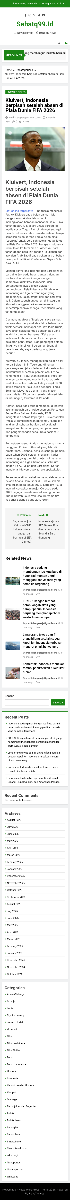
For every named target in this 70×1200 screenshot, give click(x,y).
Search (9, 696)
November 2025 (16, 883)
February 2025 (15, 946)
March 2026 (13, 854)
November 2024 (16, 967)
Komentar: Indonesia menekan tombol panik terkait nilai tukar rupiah (44, 668)
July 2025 (12, 911)
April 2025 (12, 932)
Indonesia (12, 1078)
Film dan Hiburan (16, 1043)
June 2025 (13, 918)
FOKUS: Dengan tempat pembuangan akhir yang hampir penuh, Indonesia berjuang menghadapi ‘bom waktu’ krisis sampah (41, 609)
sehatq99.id (35, 24)
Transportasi (14, 1162)
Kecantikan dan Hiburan (20, 1085)
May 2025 (12, 925)
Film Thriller (14, 1050)
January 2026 (14, 869)
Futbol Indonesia (16, 1064)
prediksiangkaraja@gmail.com (25, 117)
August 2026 (14, 819)
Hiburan (11, 1071)
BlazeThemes (36, 1193)
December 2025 (16, 875)
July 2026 (12, 826)
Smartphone (14, 1141)
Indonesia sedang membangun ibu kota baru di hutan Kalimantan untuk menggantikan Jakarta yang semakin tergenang (42, 576)
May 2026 (12, 840)
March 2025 (13, 939)
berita (10, 1008)
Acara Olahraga (15, 994)
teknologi (12, 1155)
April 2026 (12, 848)
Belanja (11, 1001)
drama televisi (15, 1022)
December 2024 (16, 960)
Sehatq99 (12, 1127)
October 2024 (14, 974)
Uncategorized (16, 92)
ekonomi (12, 1029)
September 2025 (16, 897)
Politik (10, 1113)
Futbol (10, 1057)
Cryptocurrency (15, 1015)
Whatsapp (12, 1176)
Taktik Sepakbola (17, 1148)
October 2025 (14, 890)
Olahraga (12, 1099)
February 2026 (15, 862)
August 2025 (14, 904)
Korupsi (11, 1092)
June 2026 (13, 833)
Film (9, 1036)
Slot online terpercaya (19, 210)
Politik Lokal (14, 1120)
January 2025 (14, 953)
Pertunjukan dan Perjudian (21, 1106)
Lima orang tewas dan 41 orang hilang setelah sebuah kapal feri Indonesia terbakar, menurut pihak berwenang (31, 3)
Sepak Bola (13, 1134)
